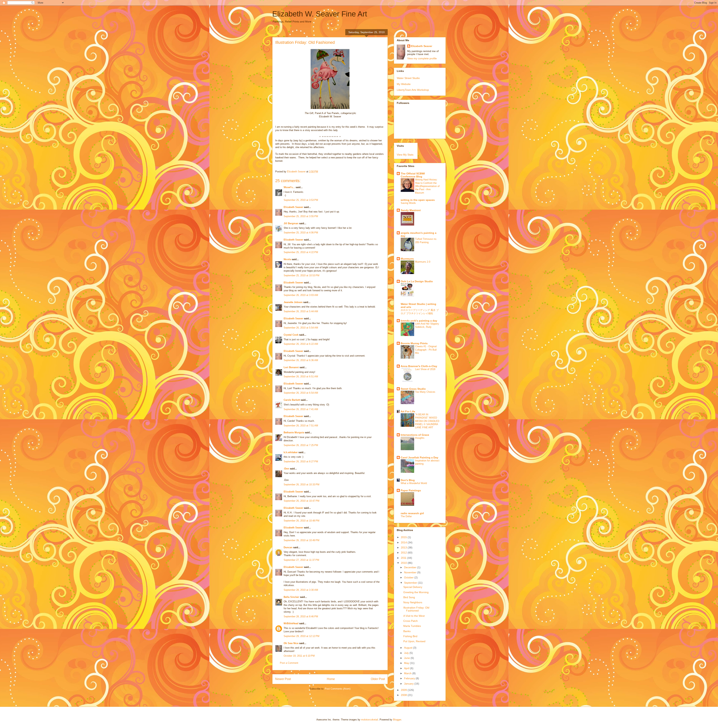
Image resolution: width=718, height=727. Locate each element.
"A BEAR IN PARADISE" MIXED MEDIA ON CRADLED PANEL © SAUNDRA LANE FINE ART (427, 421)
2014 (404, 542)
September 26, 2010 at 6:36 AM (301, 360)
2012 (404, 552)
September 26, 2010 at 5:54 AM (301, 327)
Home (331, 679)
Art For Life (408, 411)
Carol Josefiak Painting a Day (419, 457)
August (408, 647)
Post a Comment (289, 662)
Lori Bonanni (291, 367)
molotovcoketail (369, 719)
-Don (286, 468)
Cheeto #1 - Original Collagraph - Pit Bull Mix (426, 349)
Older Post (378, 679)
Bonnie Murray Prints (414, 343)
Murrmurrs (407, 258)
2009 (404, 689)
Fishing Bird (410, 636)
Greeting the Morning (416, 592)
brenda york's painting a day (419, 320)
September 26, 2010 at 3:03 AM (301, 295)
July (406, 652)
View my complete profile (422, 58)
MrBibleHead (291, 623)
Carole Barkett (292, 400)
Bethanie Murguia (294, 432)
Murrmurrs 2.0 (422, 261)
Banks (407, 631)
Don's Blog (408, 480)
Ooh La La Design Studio (417, 281)
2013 (404, 547)
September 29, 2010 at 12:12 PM (301, 636)
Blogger (397, 719)
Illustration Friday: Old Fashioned (416, 609)
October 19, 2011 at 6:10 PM (299, 655)
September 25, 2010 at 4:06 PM (301, 232)
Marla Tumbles (412, 625)
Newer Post (283, 679)
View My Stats (405, 154)
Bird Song (409, 597)
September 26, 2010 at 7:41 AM (301, 409)
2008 (404, 694)
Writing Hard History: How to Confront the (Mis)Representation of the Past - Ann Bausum (427, 186)
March (408, 673)
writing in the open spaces (418, 199)
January (409, 683)
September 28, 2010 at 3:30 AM (301, 589)
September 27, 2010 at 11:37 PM (301, 560)
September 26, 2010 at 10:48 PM (301, 520)
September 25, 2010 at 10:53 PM (301, 275)
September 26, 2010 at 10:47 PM (301, 500)
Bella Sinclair (291, 597)
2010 (404, 562)
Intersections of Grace (415, 434)
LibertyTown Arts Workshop (413, 89)
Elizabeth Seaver (293, 207)
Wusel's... (289, 187)
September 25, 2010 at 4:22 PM (301, 252)
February (410, 678)
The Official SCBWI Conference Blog (413, 175)
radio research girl (412, 513)
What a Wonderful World (414, 483)
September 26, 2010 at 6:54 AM (301, 392)
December (410, 567)
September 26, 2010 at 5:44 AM (301, 311)
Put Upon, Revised (414, 641)
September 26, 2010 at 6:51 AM (301, 376)
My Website (404, 84)
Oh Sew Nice (291, 643)
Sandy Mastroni (411, 210)
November (410, 572)
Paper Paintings (411, 490)
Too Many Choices (425, 391)
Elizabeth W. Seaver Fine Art (319, 14)
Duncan (288, 547)
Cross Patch (410, 620)
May (407, 662)
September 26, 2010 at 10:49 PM (301, 540)
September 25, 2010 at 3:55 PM (301, 216)
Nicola (287, 259)
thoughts (419, 437)
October (409, 577)
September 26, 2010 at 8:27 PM (301, 461)
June (407, 657)
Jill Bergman (291, 223)
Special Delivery (412, 586)
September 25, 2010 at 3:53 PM (301, 200)
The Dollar (406, 516)
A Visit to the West (414, 615)
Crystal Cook (291, 334)
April (407, 668)
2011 (404, 557)
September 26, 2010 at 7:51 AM (301, 425)
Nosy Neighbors (412, 602)
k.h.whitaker (291, 452)
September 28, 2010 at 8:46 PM (301, 616)
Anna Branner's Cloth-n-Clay (419, 366)
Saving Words (408, 203)
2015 (404, 537)
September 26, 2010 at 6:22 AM (301, 344)
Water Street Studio (408, 78)
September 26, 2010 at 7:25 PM (301, 445)
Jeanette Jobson (293, 302)
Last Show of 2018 (425, 369)
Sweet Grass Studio (413, 388)
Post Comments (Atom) (337, 688)
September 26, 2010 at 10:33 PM (301, 484)
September (411, 582)
